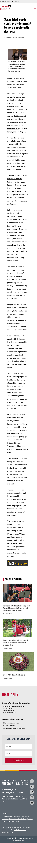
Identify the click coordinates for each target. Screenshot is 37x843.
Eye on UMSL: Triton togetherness (14, 675)
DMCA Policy (22, 819)
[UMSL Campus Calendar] (32, 803)
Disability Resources (9, 819)
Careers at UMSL (13, 821)
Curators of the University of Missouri (15, 816)
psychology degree (17, 132)
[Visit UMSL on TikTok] (32, 792)
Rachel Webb (10, 37)
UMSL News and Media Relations (14, 728)
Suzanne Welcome (14, 509)
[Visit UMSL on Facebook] (32, 781)
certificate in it (13, 129)
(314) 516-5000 (19, 796)
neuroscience (17, 122)
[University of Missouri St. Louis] (15, 784)
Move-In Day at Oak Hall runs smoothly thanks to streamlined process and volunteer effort (15, 642)
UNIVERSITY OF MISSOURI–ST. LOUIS (10, 2)
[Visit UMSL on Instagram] (32, 787)
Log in (6, 838)
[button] (34, 7)
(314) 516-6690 (10, 725)
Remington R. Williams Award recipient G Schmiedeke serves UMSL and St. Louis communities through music (16, 608)
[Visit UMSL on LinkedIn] (32, 797)
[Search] (31, 7)
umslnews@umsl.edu (12, 723)
